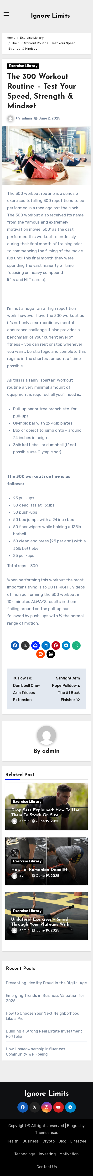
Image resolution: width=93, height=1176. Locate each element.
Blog (62, 1141)
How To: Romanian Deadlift (39, 870)
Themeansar (46, 1132)
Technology (24, 1154)
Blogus (73, 1125)
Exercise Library (23, 66)
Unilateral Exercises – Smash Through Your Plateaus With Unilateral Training (40, 925)
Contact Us (46, 1167)
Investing (47, 1154)
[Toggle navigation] (6, 14)
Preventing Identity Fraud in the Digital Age (46, 983)
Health (13, 1141)
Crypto (48, 1141)
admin (27, 118)
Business (30, 1141)
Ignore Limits (50, 16)
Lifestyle (78, 1141)
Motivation (69, 1154)
